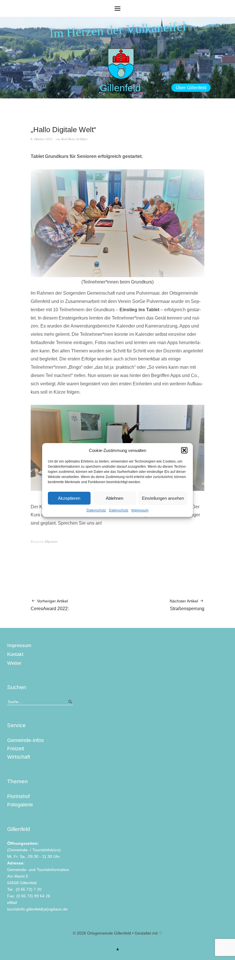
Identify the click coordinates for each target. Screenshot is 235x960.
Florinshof (18, 796)
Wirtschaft (18, 757)
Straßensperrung (187, 605)
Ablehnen (114, 498)
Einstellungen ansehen (163, 498)
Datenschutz (96, 510)
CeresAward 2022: (50, 605)
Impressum (139, 510)
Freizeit (15, 748)
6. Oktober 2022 (41, 139)
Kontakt (15, 654)
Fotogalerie (20, 805)
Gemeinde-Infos (25, 740)
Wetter (14, 663)
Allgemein (51, 541)
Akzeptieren (69, 498)
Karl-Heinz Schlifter (74, 139)
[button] (184, 450)
